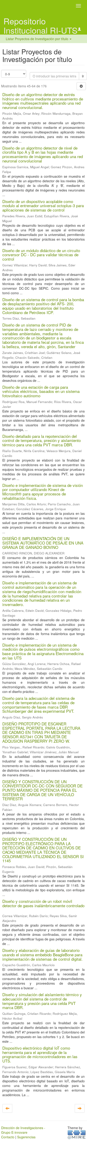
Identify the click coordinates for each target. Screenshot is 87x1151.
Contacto (7, 1137)
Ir (83, 76)
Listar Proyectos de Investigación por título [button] (37, 38)
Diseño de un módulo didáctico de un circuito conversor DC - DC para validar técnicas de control (41, 254)
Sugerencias (26, 1137)
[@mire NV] (77, 1134)
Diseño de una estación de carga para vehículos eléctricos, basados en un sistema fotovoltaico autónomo (41, 391)
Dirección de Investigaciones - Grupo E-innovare (23, 1130)
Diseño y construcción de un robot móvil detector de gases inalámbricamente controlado (43, 903)
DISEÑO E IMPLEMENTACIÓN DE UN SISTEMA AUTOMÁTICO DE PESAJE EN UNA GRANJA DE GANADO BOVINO (42, 543)
